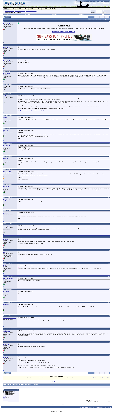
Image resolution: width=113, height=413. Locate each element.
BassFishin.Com (86, 407)
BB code (4, 396)
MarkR (5, 239)
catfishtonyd (7, 96)
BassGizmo (7, 73)
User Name (93, 10)
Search (102, 14)
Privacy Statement (98, 407)
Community (27, 14)
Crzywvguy (7, 252)
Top (111, 407)
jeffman (5, 131)
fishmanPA (6, 47)
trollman (6, 357)
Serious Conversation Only (20, 11)
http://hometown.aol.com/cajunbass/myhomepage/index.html (31, 110)
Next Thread (60, 381)
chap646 (6, 344)
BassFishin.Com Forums (9, 11)
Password (93, 12)
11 (103, 17)
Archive (92, 407)
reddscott (6, 186)
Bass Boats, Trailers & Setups (31, 11)
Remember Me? (107, 11)
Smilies (4, 397)
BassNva (6, 305)
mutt (4, 265)
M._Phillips (6, 23)
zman (5, 117)
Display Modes (106, 19)
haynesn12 (7, 172)
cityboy (5, 226)
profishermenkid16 (9, 318)
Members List (54, 14)
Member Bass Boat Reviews (63, 32)
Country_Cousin (8, 278)
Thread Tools (91, 19)
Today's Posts (81, 14)
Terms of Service (106, 407)
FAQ (8, 14)
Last (107, 17)
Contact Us (80, 407)
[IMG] (4, 398)
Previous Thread (54, 381)
